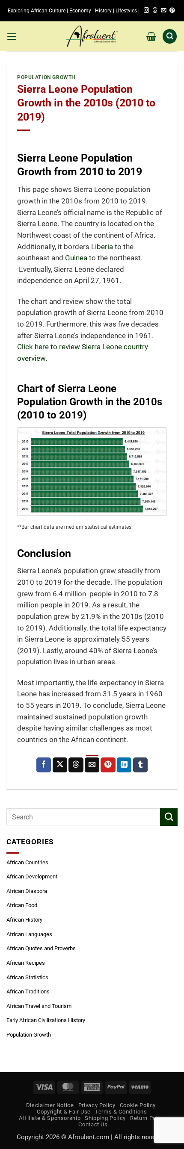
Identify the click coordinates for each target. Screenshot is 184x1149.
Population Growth (46, 77)
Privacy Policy (97, 1105)
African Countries (27, 862)
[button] (11, 36)
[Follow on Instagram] (146, 11)
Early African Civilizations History (45, 1020)
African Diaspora (26, 891)
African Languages (29, 934)
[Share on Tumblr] (140, 764)
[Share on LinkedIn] (124, 764)
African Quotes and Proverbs (41, 948)
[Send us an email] (163, 11)
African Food (21, 905)
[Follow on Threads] (154, 11)
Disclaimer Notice (50, 1105)
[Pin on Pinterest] (108, 764)
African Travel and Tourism (38, 1006)
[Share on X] (60, 764)
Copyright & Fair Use (64, 1111)
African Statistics (27, 977)
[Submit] (169, 817)
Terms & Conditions (121, 1111)
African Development (31, 876)
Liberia (102, 247)
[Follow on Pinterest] (172, 11)
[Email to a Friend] (92, 764)
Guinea (76, 258)
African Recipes (25, 963)
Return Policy (147, 1118)
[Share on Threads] (75, 764)
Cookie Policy (138, 1105)
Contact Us (92, 1124)
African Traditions (28, 991)
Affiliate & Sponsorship (50, 1118)
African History (24, 919)
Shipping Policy (105, 1118)
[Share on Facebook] (43, 764)
